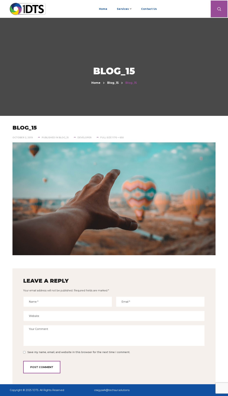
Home (95, 82)
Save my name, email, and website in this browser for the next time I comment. (78, 352)
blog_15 (113, 82)
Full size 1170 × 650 (112, 137)
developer (84, 137)
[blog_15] (114, 145)
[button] (219, 9)
